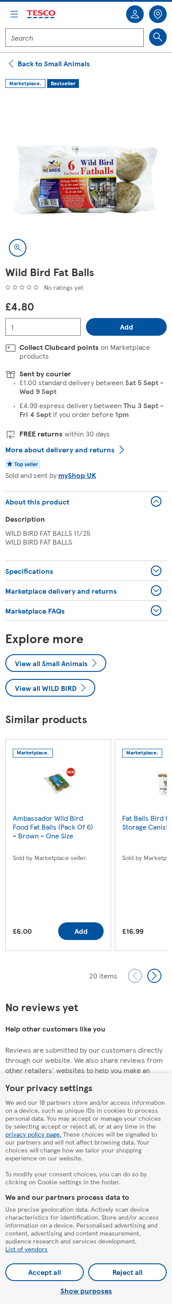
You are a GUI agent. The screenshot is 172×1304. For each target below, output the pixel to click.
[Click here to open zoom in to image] (17, 248)
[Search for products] (158, 37)
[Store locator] (158, 14)
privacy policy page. (33, 1134)
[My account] (135, 14)
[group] (58, 847)
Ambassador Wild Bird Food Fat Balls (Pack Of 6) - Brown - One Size (53, 827)
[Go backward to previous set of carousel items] (135, 976)
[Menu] (14, 14)
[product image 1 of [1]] (86, 179)
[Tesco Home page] (41, 14)
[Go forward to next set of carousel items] (154, 976)
